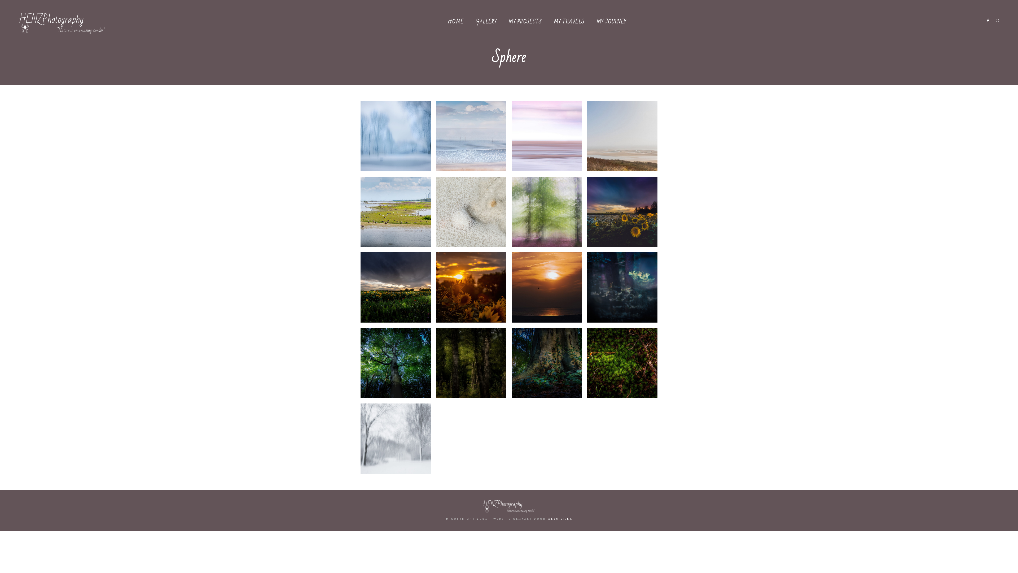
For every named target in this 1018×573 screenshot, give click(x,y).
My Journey (611, 21)
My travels (569, 21)
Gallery (486, 21)
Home (456, 21)
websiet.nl (560, 518)
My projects (525, 21)
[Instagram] (997, 21)
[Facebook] (988, 21)
